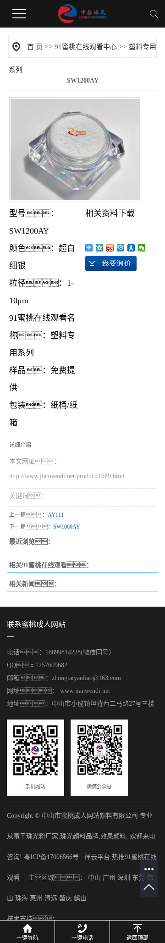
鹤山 (80, 898)
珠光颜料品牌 (79, 836)
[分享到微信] (142, 247)
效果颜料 (113, 836)
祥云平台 (97, 857)
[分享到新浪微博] (110, 247)
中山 (94, 877)
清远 (50, 898)
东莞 (138, 877)
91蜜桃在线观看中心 (86, 46)
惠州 (36, 898)
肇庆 (65, 898)
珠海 (21, 898)
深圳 (123, 877)
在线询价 (111, 263)
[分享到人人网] (131, 247)
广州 (109, 877)
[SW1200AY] (75, 149)
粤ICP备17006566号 (51, 857)
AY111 (56, 515)
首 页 (35, 46)
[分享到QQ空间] (100, 247)
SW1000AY (66, 527)
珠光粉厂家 (42, 836)
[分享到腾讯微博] (121, 247)
